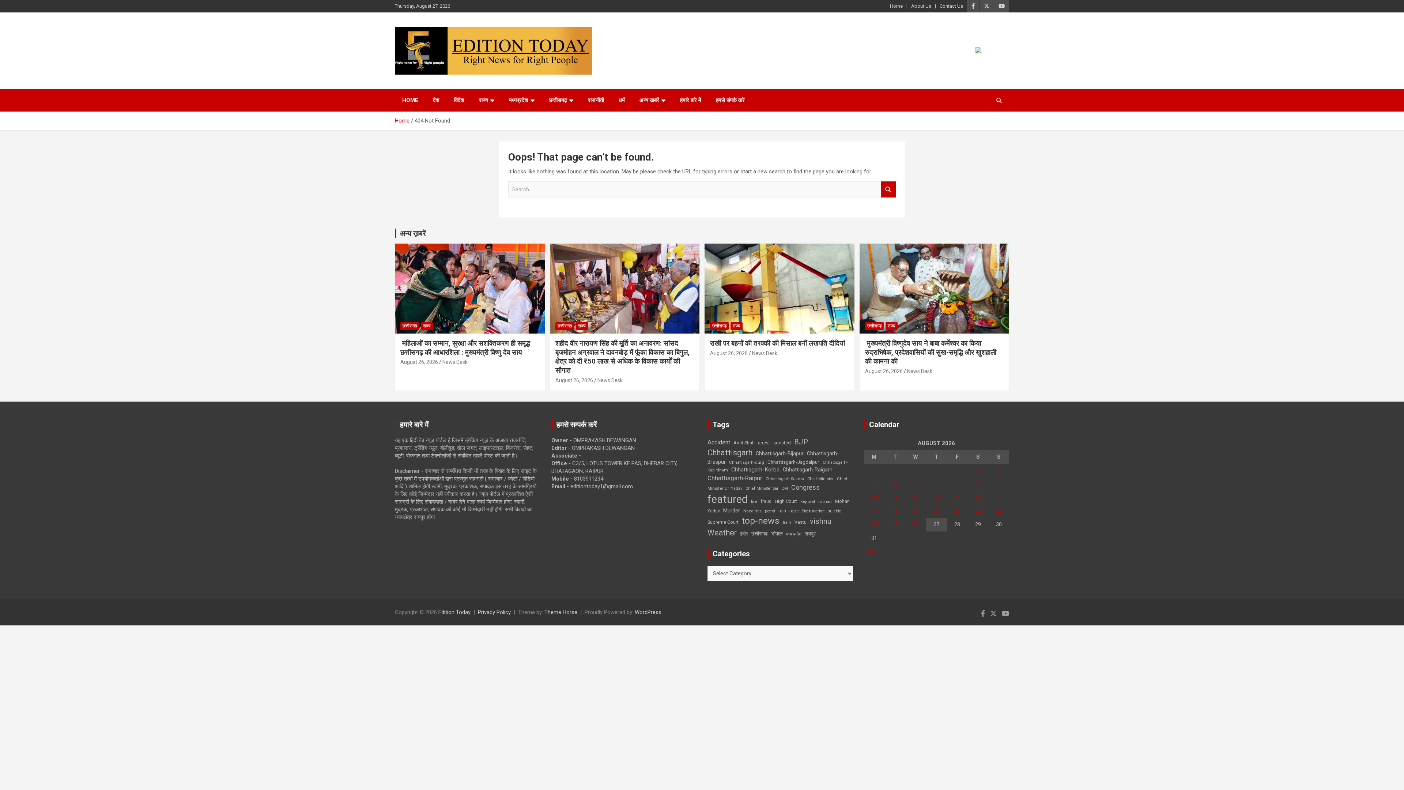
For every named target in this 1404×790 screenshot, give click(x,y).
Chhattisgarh (729, 452)
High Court (786, 501)
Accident (718, 442)
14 (957, 497)
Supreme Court (723, 522)
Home (896, 6)
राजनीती (596, 100)
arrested (782, 442)
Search (888, 189)
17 (874, 511)
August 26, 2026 (419, 362)
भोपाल (777, 533)
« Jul (869, 551)
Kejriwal (807, 501)
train (787, 522)
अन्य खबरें (649, 100)
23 (999, 511)
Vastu (801, 522)
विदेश (459, 100)
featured (727, 499)
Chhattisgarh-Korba (755, 469)
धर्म (622, 100)
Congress (805, 487)
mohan (825, 501)
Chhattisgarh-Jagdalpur (793, 462)
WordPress (648, 612)
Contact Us (951, 6)
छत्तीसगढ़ (759, 534)
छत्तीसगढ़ (558, 100)
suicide (834, 511)
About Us (921, 6)
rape (794, 511)
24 (874, 524)
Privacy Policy (494, 612)
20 (936, 511)
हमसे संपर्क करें (730, 100)
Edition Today (454, 612)
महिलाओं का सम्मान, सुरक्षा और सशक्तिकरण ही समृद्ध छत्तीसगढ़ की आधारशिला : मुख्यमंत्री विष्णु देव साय (465, 348)
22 (978, 511)
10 (874, 497)
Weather (722, 532)
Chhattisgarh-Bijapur (780, 453)
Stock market (813, 511)
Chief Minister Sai (762, 488)
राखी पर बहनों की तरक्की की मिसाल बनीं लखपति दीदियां (777, 343)
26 (915, 524)
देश (436, 100)
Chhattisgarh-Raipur (734, 478)
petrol (770, 511)
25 (895, 524)
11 (895, 497)
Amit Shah (744, 442)
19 (915, 511)
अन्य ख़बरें (413, 233)
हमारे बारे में (690, 100)
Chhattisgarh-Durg (746, 462)
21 (957, 511)
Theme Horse (560, 612)
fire (754, 501)
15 (978, 497)
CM (784, 488)
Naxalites (752, 511)
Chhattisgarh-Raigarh (808, 470)
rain (782, 511)
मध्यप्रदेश (518, 100)
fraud (765, 501)
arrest (764, 442)
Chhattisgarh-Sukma (785, 479)
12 (915, 497)
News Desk (455, 362)
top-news (761, 520)
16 (999, 497)
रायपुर (810, 534)
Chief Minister (820, 479)
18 (895, 511)
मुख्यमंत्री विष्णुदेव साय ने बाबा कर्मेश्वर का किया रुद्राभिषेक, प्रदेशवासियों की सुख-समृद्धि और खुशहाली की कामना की (930, 352)
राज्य (483, 100)
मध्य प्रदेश (793, 534)
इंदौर (744, 534)
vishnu (820, 521)
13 (936, 497)
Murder (731, 510)
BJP (801, 441)
